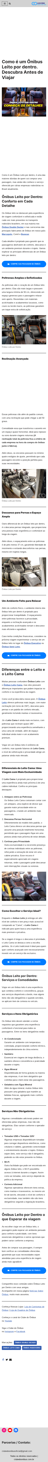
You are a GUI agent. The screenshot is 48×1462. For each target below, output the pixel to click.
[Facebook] (3, 1359)
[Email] (10, 1359)
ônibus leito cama (11, 1348)
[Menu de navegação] (5, 3)
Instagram (9, 1331)
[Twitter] (7, 1359)
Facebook (20, 1331)
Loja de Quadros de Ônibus (22, 1310)
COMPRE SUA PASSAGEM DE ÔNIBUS (25, 264)
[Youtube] (10, 1430)
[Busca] (10, 3)
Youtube (8, 1321)
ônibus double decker (25, 1342)
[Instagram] (4, 1430)
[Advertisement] (24, 31)
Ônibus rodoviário (31, 1348)
